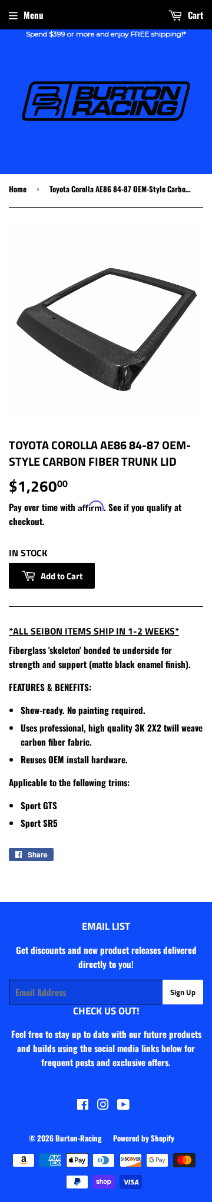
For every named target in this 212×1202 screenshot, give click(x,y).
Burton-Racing (78, 1138)
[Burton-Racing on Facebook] (83, 1105)
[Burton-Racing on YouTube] (123, 1105)
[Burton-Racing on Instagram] (103, 1105)
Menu (34, 14)
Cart (194, 14)
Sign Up (183, 992)
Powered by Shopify (143, 1138)
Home (17, 189)
